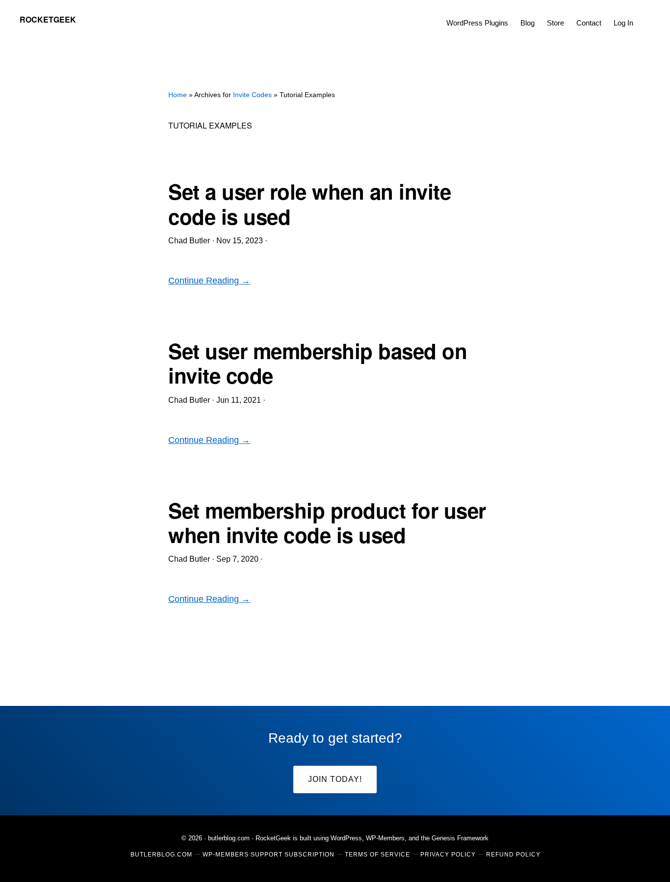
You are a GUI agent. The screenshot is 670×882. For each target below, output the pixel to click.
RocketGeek (48, 19)
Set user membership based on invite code (317, 363)
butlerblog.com (229, 838)
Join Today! (335, 779)
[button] (645, 16)
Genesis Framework (460, 838)
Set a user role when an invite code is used (309, 204)
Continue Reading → (209, 280)
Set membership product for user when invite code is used (327, 522)
